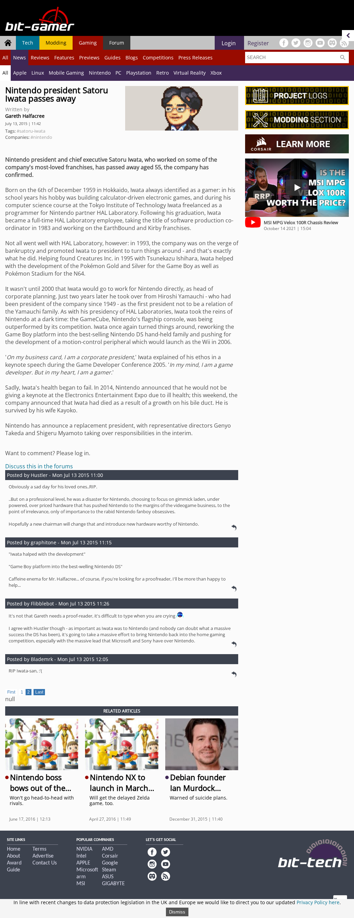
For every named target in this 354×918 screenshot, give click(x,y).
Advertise (43, 856)
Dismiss (177, 912)
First (11, 692)
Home (13, 849)
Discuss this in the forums (39, 466)
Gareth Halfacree (25, 116)
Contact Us (44, 863)
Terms (39, 849)
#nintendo (41, 137)
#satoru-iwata (31, 131)
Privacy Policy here (318, 902)
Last (39, 692)
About (13, 856)
